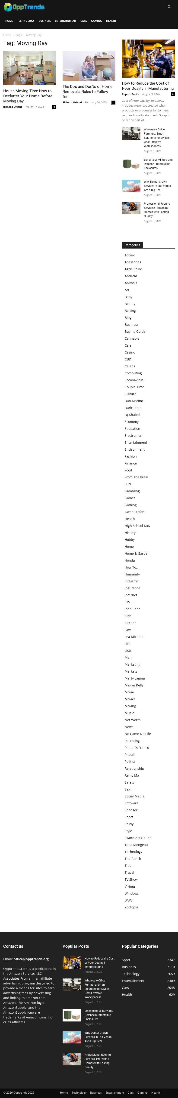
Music (129, 713)
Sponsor (131, 810)
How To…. (132, 567)
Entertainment (65, 20)
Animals (131, 283)
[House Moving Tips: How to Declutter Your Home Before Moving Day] (29, 68)
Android (131, 276)
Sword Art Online (138, 838)
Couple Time (134, 387)
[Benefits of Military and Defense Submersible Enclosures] (131, 164)
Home (9, 20)
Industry (131, 581)
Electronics (133, 435)
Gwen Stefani (135, 512)
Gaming (96, 20)
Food (128, 470)
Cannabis (132, 338)
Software (131, 803)
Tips (128, 865)
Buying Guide (135, 331)
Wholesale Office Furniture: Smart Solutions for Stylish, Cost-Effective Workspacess (156, 138)
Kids (128, 616)
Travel (129, 872)
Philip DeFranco (137, 747)
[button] (169, 7)
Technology (26, 20)
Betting (130, 310)
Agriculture (133, 269)
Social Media (134, 796)
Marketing (132, 664)
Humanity (132, 574)
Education (132, 428)
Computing (133, 373)
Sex (127, 789)
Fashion (131, 456)
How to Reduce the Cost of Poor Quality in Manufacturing (99, 963)
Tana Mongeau (136, 845)
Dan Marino (134, 401)
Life (127, 643)
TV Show (131, 879)
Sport (129, 817)
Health (111, 20)
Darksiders (133, 408)
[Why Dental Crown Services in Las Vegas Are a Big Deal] (131, 186)
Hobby (130, 539)
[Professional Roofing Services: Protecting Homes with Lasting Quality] (131, 208)
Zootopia (131, 907)
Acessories (133, 262)
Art (127, 290)
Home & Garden (137, 553)
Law (128, 629)
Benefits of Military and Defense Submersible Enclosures (158, 164)
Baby (128, 297)
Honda (130, 560)
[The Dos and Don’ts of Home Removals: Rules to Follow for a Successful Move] (89, 66)
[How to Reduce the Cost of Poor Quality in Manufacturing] (148, 59)
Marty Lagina (135, 678)
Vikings (130, 886)
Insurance (132, 588)
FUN (128, 484)
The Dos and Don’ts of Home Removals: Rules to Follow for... (87, 91)
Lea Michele (134, 636)
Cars (83, 20)
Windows (132, 893)
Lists (128, 650)
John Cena (132, 609)
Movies (130, 699)
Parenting (132, 740)
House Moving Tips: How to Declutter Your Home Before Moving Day (27, 96)
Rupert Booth (130, 94)
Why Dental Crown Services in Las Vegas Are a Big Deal (157, 186)
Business (45, 20)
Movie (129, 692)
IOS (127, 602)
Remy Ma (132, 775)
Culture (130, 394)
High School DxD (137, 525)
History (130, 532)
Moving (130, 706)
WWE (129, 900)
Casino (130, 352)
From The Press (137, 477)
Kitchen (131, 623)
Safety (129, 782)
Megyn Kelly (134, 685)
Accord (130, 255)
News (129, 727)
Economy (132, 421)
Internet (131, 595)
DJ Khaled (132, 414)
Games (130, 498)
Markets (131, 671)
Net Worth (133, 720)
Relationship (134, 768)
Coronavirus (134, 380)
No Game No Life (138, 734)
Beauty (130, 303)
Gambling (132, 491)
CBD (128, 359)
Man (128, 657)
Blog (128, 317)
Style (128, 831)
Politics (130, 761)
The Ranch (133, 858)
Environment (135, 449)
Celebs (130, 366)
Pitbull (130, 754)
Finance (131, 463)
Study (129, 824)
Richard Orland (12, 106)
